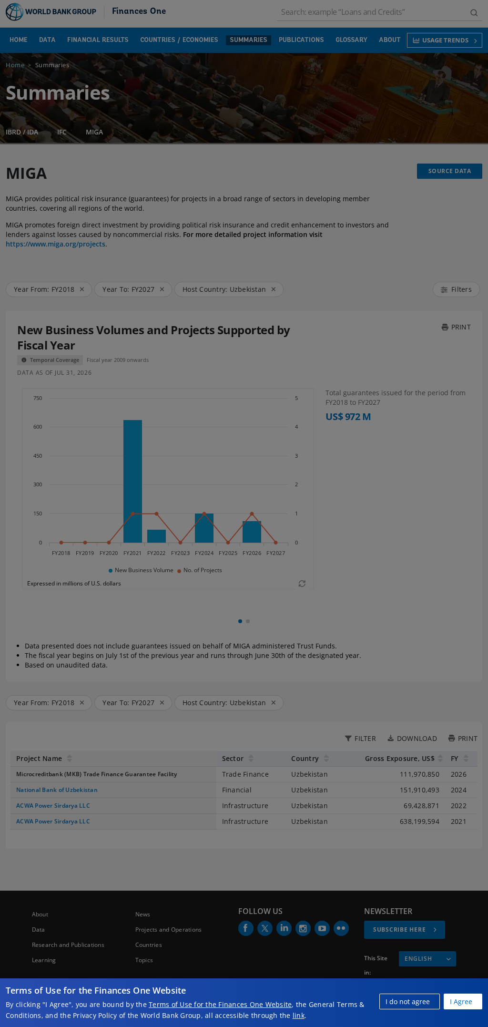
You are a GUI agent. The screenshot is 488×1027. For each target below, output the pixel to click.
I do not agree (408, 1001)
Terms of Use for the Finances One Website (220, 1004)
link (299, 1015)
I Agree (461, 1001)
